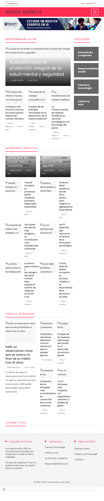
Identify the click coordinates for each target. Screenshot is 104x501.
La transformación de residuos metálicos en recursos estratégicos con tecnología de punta (61, 117)
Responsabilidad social (56, 463)
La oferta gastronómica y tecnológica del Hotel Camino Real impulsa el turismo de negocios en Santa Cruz (31, 280)
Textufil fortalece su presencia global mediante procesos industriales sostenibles (30, 194)
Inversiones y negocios (56, 458)
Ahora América (23, 12)
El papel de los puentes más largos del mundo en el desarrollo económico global (63, 345)
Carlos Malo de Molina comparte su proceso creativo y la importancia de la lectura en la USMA (65, 280)
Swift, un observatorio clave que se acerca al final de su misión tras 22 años (19, 354)
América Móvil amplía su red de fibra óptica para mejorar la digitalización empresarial (66, 196)
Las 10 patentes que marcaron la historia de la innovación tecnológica (65, 235)
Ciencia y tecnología (55, 447)
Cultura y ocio (51, 452)
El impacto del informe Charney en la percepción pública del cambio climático (14, 112)
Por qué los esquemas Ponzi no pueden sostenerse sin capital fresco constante (20, 465)
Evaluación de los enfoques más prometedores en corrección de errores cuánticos (48, 393)
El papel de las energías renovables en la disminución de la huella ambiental (38, 112)
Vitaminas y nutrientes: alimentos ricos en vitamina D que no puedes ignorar (46, 345)
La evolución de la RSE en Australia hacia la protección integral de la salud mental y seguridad (19, 452)
